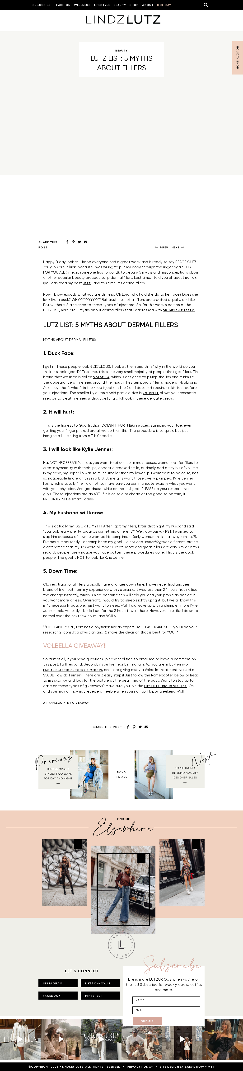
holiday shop (237, 57)
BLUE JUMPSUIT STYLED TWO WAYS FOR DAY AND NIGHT (58, 773)
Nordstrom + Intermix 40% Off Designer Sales (185, 772)
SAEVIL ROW (194, 1066)
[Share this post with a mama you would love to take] (20, 1039)
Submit (147, 1021)
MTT (211, 1066)
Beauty (121, 50)
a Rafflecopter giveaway (66, 702)
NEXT (176, 247)
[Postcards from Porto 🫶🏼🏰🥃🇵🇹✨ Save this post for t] (142, 1039)
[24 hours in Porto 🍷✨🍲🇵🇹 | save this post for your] (182, 1039)
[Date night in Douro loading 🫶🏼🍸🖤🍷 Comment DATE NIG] (222, 1039)
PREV (164, 247)
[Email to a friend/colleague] (146, 727)
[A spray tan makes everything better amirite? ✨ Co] (61, 1039)
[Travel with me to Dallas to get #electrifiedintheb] (101, 1039)
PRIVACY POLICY (140, 1066)
